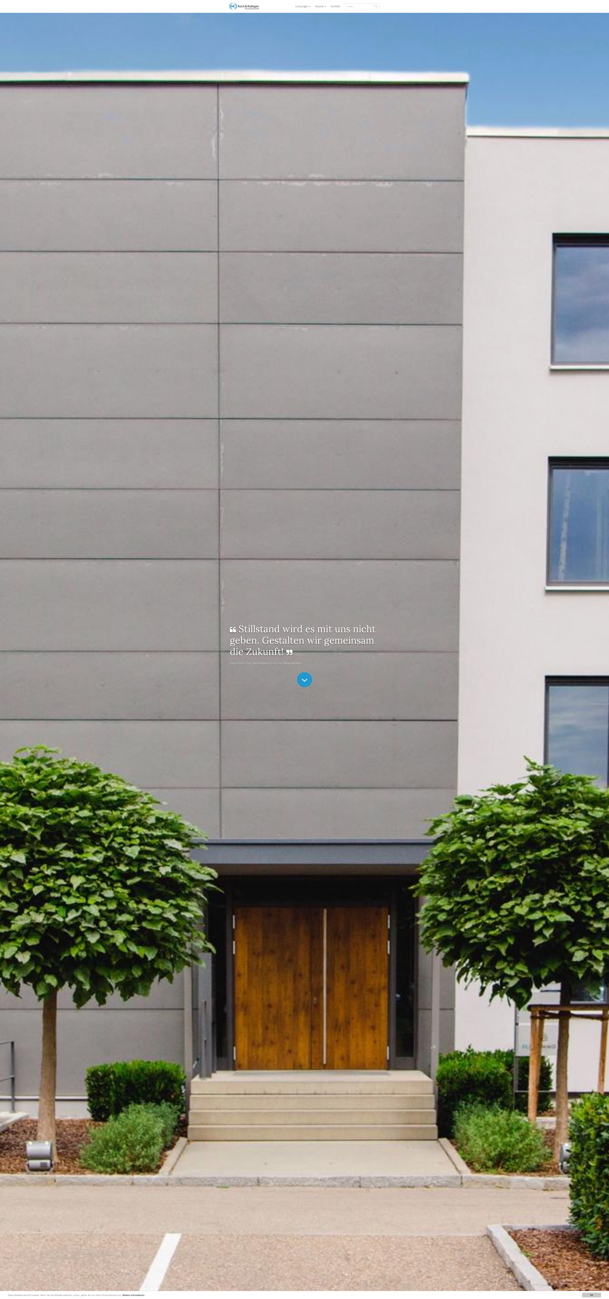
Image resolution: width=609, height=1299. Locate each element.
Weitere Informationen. (133, 1295)
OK (591, 1294)
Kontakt (335, 6)
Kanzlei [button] (319, 6)
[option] (304, 645)
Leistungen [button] (302, 6)
